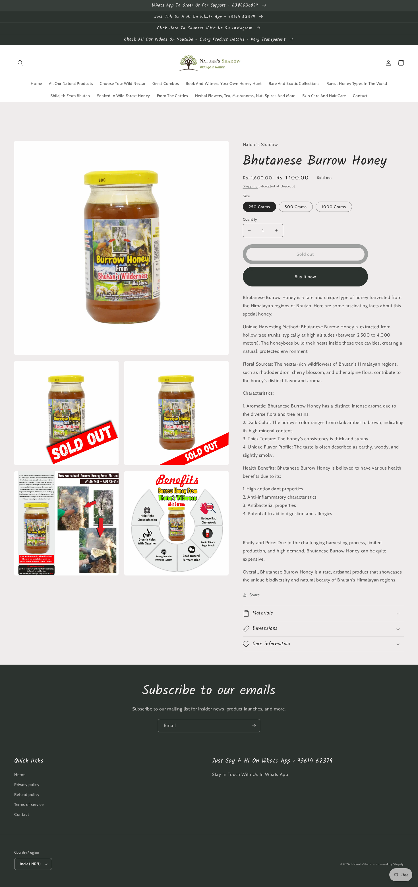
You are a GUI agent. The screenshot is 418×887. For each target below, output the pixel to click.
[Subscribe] (253, 725)
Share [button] (254, 594)
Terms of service (29, 804)
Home (19, 774)
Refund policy (27, 794)
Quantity (250, 219)
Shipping (250, 186)
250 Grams (259, 206)
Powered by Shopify (390, 864)
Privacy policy (26, 784)
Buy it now (305, 276)
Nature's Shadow (363, 864)
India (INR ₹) (30, 863)
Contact (21, 814)
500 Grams (296, 206)
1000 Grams (334, 206)
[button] (20, 63)
